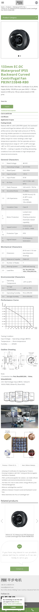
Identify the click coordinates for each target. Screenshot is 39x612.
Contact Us (19, 569)
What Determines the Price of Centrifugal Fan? (15, 494)
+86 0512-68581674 (7, 585)
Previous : (10, 465)
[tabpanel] (19, 40)
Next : (30, 465)
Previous (2, 521)
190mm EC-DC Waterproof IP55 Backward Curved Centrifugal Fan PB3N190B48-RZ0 (19, 535)
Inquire (7, 107)
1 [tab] (18, 56)
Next (37, 521)
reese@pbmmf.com (7, 587)
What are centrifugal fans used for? (12, 487)
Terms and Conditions (14, 604)
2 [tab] (20, 56)
